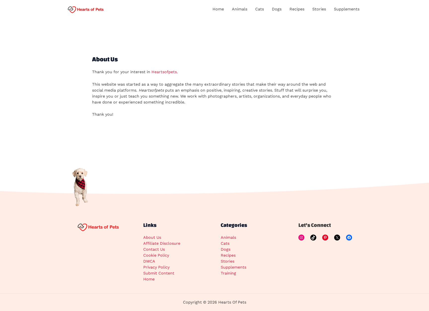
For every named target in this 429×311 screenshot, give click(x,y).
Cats (225, 243)
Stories (227, 261)
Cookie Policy (156, 255)
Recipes (228, 255)
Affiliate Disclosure (161, 243)
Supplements (233, 267)
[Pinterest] (325, 238)
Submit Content (158, 273)
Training (228, 273)
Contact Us (154, 249)
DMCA (149, 261)
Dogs (225, 249)
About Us (152, 237)
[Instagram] (301, 238)
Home (149, 279)
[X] (337, 238)
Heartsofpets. (164, 71)
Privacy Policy (156, 267)
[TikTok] (313, 238)
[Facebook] (349, 238)
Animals (228, 237)
